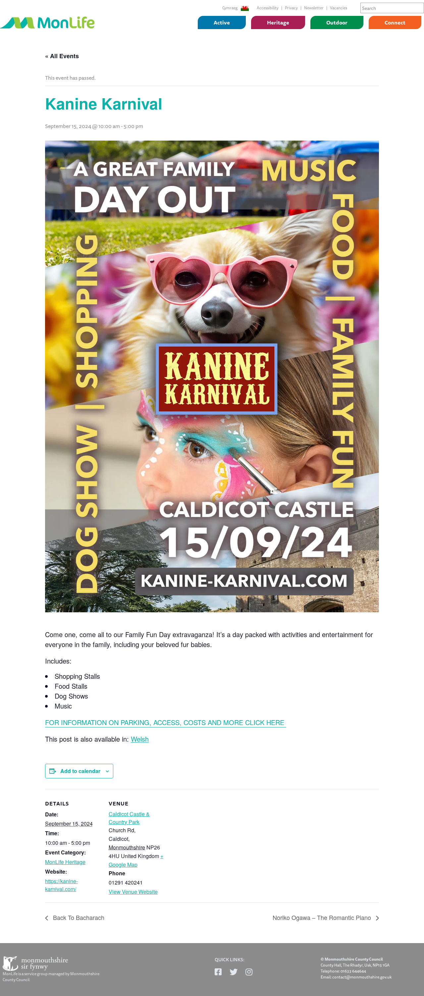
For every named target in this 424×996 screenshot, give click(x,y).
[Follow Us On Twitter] (234, 972)
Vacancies (338, 8)
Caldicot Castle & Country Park (129, 818)
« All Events (62, 56)
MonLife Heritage (65, 862)
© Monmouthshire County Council (352, 959)
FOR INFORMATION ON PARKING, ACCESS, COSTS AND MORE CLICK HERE (165, 722)
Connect (395, 22)
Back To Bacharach (77, 917)
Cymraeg (230, 8)
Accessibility (268, 8)
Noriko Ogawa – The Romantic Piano (323, 917)
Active (222, 22)
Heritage (278, 22)
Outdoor (336, 22)
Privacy (291, 8)
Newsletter (314, 8)
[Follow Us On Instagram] (248, 972)
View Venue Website (133, 891)
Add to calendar (80, 771)
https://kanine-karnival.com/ (61, 885)
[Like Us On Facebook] (218, 972)
